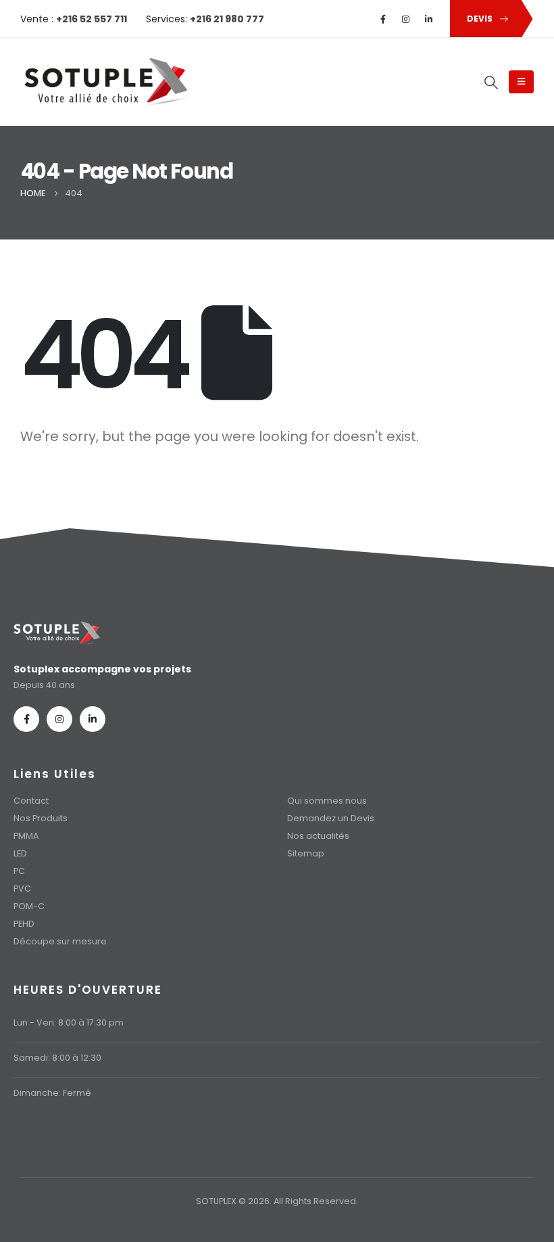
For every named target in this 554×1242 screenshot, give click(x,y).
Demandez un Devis (330, 818)
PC (19, 871)
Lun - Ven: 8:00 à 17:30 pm (69, 1022)
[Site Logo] (104, 82)
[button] (492, 82)
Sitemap (305, 853)
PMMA (26, 836)
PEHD (24, 923)
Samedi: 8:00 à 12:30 (57, 1057)
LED (20, 853)
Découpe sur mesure (60, 941)
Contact (31, 800)
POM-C (29, 906)
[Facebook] (383, 18)
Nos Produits (41, 818)
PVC (22, 888)
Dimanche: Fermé (52, 1093)
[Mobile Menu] (521, 81)
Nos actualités (318, 836)
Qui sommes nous (327, 800)
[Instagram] (406, 18)
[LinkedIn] (429, 18)
